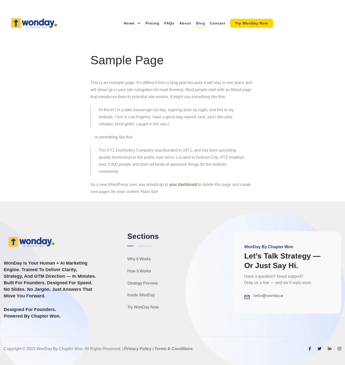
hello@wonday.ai (268, 295)
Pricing (152, 23)
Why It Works (139, 259)
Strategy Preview (142, 283)
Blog (200, 23)
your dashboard (183, 184)
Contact (217, 23)
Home (130, 23)
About (185, 23)
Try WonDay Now (251, 23)
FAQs (169, 23)
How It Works (139, 271)
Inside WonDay (141, 295)
